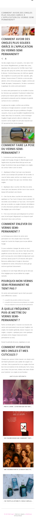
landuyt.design (18, 516)
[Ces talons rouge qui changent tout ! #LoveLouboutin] (18, 423)
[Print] (6, 59)
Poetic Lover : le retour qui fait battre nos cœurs (19, 407)
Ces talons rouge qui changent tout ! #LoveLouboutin (19, 438)
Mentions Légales (19, 514)
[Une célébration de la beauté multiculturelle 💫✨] (18, 455)
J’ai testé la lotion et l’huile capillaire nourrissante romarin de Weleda (19, 501)
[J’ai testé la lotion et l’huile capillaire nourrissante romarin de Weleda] (18, 486)
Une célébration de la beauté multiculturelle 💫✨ (19, 470)
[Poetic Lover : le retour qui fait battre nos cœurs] (18, 392)
